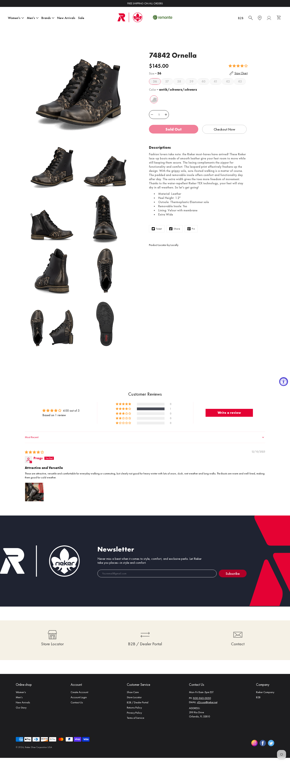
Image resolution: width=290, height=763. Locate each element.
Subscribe (233, 573)
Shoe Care (133, 692)
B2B (240, 18)
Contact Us (77, 702)
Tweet (159, 228)
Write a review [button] (229, 413)
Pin (193, 228)
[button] (238, 66)
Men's (31, 18)
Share (177, 228)
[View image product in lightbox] (78, 87)
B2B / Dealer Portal (137, 702)
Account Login (79, 697)
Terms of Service (135, 718)
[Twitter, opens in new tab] (271, 743)
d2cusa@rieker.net (207, 702)
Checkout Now (224, 129)
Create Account (79, 692)
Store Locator (134, 697)
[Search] (251, 18)
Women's (14, 18)
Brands (46, 18)
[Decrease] (152, 114)
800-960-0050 (202, 698)
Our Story (21, 707)
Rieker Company (265, 692)
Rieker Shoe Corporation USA (38, 747)
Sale (81, 18)
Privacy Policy (134, 712)
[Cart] (279, 18)
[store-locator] (260, 18)
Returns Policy (134, 707)
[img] (34, 452)
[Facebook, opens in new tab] (263, 743)
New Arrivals (66, 18)
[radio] (155, 81)
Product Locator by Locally (163, 245)
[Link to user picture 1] (34, 492)
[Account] (269, 18)
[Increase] (166, 114)
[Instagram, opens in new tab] (254, 743)
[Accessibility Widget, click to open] (283, 381)
